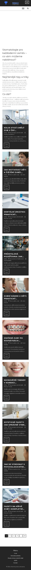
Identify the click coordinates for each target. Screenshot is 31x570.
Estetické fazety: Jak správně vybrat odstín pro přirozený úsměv (15, 423)
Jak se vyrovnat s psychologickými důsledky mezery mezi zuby (14, 465)
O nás (15, 553)
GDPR (15, 560)
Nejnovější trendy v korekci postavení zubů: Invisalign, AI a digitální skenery (15, 381)
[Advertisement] (15, 26)
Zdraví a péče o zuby (14, 174)
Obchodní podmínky (16, 555)
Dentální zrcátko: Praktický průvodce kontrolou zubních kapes (15, 213)
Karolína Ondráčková (9, 134)
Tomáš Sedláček (7, 260)
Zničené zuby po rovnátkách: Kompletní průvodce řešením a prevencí (14, 339)
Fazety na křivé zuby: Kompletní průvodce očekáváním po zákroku (13, 507)
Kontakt (15, 562)
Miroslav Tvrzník (8, 218)
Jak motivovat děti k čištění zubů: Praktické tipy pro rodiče (15, 171)
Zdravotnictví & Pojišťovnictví (17, 258)
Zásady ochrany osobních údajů (15, 558)
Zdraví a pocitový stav (15, 469)
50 (24, 535)
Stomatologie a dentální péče (16, 132)
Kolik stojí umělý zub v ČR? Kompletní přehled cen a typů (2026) (15, 129)
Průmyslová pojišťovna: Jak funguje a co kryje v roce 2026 (15, 255)
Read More (6, 145)
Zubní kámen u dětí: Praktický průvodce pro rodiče (15, 297)
